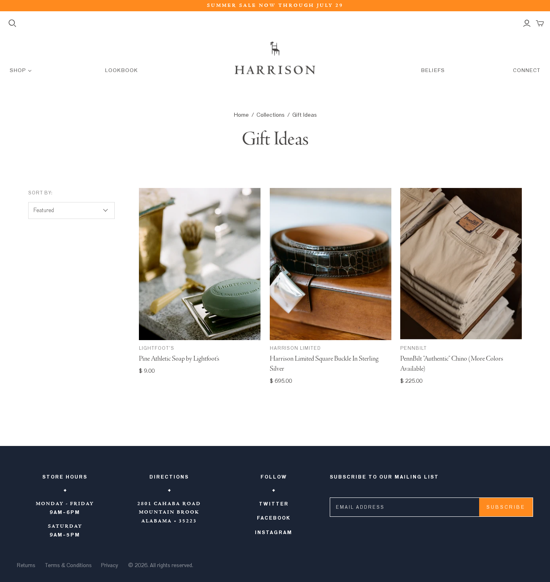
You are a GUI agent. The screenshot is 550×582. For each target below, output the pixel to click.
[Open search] (12, 23)
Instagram (273, 532)
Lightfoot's (156, 348)
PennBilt (413, 348)
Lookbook (121, 70)
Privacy (109, 565)
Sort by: (40, 192)
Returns (26, 565)
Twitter (274, 504)
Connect (526, 70)
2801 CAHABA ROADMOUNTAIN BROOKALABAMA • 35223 (169, 512)
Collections (270, 115)
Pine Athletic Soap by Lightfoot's (179, 358)
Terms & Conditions (68, 565)
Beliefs (433, 70)
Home (241, 115)
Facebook (274, 518)
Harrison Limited (295, 348)
